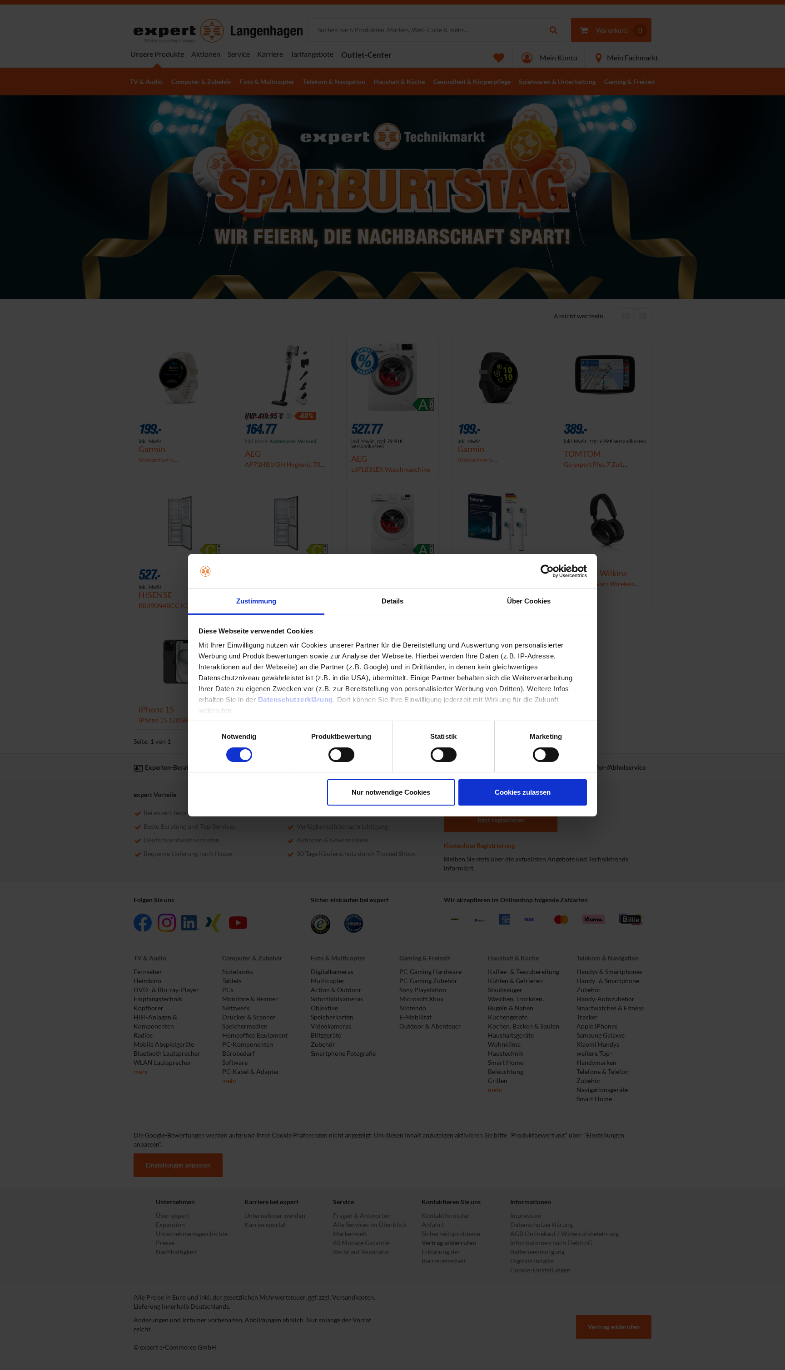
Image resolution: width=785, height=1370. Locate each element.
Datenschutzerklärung (295, 699)
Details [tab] (393, 601)
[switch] (341, 754)
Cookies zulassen (523, 792)
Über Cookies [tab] (529, 601)
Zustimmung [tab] (256, 601)
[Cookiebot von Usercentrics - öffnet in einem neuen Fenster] (547, 571)
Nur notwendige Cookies (391, 792)
